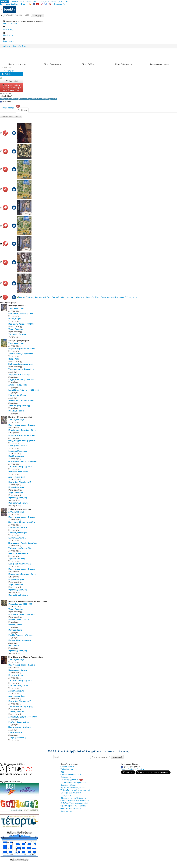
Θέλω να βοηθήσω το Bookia (73, 805)
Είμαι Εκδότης (88, 64)
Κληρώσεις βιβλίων (69, 779)
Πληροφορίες (8, 70)
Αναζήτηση (38, 15)
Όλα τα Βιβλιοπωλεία (71, 774)
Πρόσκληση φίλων (131, 766)
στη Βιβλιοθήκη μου (23, 1)
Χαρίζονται (66, 795)
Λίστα (19, 116)
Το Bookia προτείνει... (70, 769)
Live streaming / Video (159, 64)
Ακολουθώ (13, 81)
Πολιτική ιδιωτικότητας (71, 808)
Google (124, 769)
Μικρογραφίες (8, 116)
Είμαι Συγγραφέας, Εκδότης (74, 787)
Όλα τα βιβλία (67, 766)
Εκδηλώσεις (66, 777)
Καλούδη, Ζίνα (20, 46)
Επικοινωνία (59, 4)
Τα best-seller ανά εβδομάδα (74, 782)
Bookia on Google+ (136, 769)
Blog (62, 771)
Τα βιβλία (6, 74)
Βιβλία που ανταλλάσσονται (74, 798)
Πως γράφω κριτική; (18, 64)
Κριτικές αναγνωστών (71, 792)
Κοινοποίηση (7, 101)
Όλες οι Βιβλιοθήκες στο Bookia (54, 1)
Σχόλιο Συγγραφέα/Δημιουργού (75, 790)
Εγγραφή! (117, 757)
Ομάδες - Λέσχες (68, 785)
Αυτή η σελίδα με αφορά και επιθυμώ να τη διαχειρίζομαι (11, 87)
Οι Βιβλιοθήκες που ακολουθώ (74, 803)
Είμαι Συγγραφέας (53, 64)
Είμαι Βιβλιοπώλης (124, 64)
